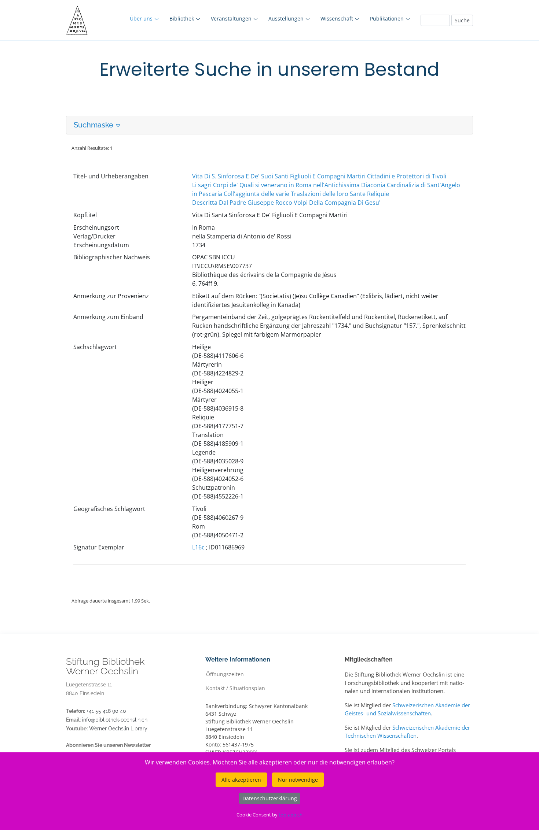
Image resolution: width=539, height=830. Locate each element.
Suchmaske (94, 125)
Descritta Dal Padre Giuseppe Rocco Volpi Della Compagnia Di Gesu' (286, 203)
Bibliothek (182, 18)
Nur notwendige (298, 779)
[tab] (269, 125)
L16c (198, 547)
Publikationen (387, 18)
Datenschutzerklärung (269, 798)
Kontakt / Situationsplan (235, 688)
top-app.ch (290, 814)
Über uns (142, 18)
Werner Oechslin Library (118, 728)
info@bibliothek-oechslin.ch (114, 720)
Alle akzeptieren (241, 779)
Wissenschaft (337, 18)
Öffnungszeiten (225, 674)
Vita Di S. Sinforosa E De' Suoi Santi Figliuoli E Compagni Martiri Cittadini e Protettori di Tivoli (319, 176)
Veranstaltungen (232, 18)
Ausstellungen (286, 18)
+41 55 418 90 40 (106, 711)
